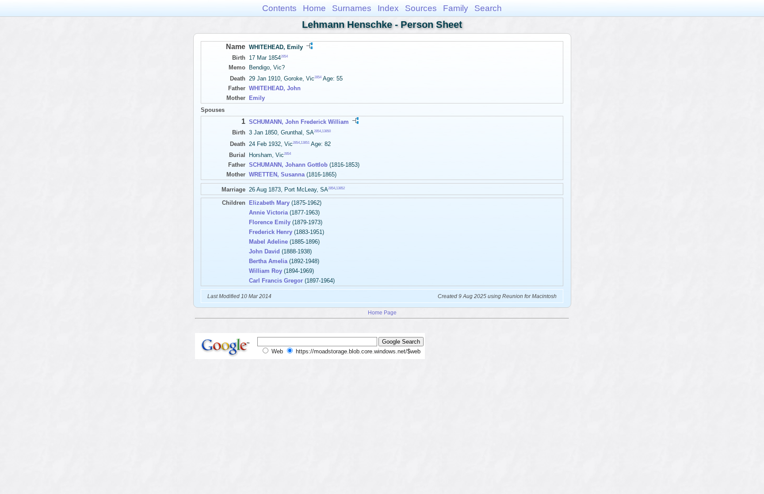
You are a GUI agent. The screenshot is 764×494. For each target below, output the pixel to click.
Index (388, 8)
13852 (340, 188)
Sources (421, 8)
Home (314, 8)
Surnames (351, 8)
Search (488, 8)
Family (455, 8)
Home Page (382, 312)
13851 (305, 142)
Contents (279, 8)
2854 (284, 56)
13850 (326, 131)
